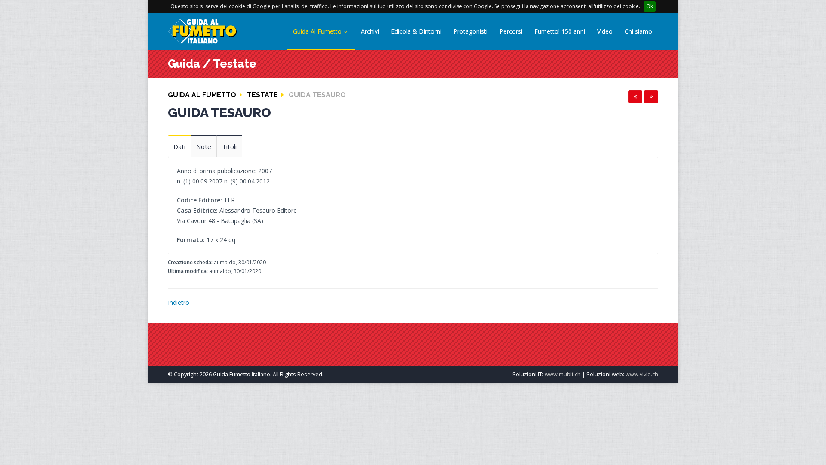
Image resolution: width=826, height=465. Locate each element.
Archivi (370, 31)
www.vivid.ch (642, 374)
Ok (649, 6)
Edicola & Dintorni (416, 31)
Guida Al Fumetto (318, 31)
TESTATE (262, 95)
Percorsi (510, 31)
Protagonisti (470, 31)
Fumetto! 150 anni (559, 31)
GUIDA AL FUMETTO (202, 95)
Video (605, 31)
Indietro (178, 302)
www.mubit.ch (563, 374)
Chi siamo (638, 31)
